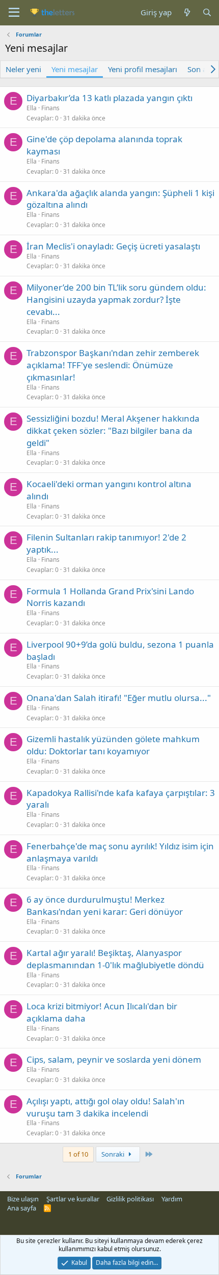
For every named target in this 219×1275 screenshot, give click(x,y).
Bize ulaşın (23, 1198)
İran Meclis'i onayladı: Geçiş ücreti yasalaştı (113, 246)
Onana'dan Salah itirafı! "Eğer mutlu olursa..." (118, 698)
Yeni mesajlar (74, 69)
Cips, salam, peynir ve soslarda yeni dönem (113, 1059)
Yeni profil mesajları (142, 69)
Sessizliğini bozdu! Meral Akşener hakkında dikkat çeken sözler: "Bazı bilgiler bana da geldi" (113, 430)
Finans (50, 108)
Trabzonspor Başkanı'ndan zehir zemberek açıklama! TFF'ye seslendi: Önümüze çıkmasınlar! (112, 365)
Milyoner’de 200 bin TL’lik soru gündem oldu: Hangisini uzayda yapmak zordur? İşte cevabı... (116, 299)
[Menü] (14, 12)
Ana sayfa (21, 1208)
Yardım (171, 1198)
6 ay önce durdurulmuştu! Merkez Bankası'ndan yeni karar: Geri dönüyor (104, 905)
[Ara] (207, 12)
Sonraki (113, 1154)
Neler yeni (23, 69)
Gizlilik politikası (130, 1198)
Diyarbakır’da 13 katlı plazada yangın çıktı (109, 98)
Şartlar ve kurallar (72, 1198)
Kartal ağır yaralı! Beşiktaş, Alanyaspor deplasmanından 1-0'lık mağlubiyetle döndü (115, 959)
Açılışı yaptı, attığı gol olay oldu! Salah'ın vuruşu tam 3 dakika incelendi (105, 1107)
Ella (31, 108)
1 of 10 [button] (78, 1154)
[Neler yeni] (187, 12)
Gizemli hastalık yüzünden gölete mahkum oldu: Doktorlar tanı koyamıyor (113, 745)
